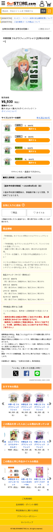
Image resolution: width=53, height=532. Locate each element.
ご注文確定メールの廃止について (27, 21)
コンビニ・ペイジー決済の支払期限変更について (33, 18)
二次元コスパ (44, 28)
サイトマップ (27, 522)
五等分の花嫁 (8, 28)
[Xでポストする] (15, 375)
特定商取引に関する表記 (27, 510)
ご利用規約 (27, 498)
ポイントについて (9, 111)
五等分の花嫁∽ (22, 28)
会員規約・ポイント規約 (27, 504)
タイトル (40, 212)
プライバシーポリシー (27, 516)
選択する (32, 129)
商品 (15, 212)
